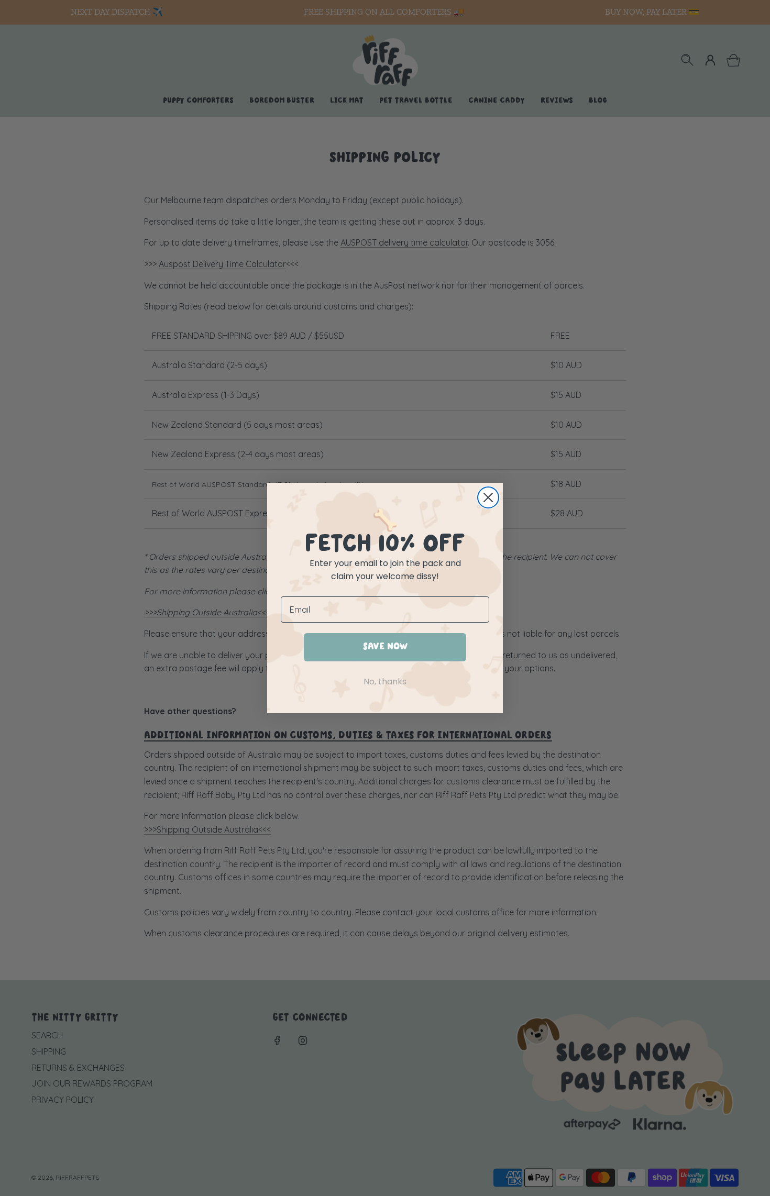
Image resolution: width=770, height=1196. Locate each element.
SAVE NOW (385, 647)
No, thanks (385, 681)
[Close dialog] (488, 497)
